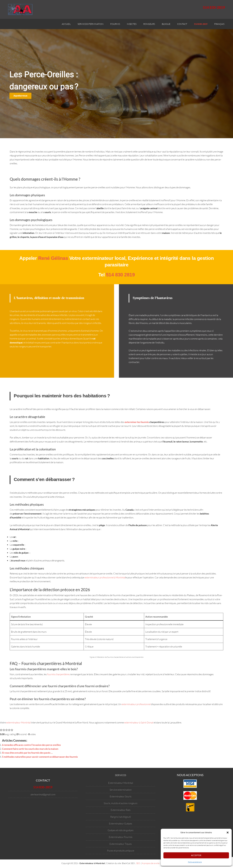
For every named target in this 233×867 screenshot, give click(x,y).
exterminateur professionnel (136, 704)
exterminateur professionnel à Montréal (105, 577)
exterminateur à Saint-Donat (138, 722)
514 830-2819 (214, 7)
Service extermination (121, 789)
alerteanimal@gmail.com (42, 794)
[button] (227, 832)
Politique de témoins (195, 862)
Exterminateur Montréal (120, 782)
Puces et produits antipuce (120, 850)
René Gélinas (53, 258)
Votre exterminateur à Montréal (21, 9)
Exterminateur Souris (120, 796)
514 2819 (120, 274)
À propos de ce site (150, 863)
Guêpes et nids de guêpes (120, 830)
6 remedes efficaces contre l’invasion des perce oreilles (31, 744)
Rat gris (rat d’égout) (120, 816)
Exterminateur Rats (121, 809)
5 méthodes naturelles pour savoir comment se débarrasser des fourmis (40, 756)
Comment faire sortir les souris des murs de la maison (30, 748)
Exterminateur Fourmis (120, 836)
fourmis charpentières (58, 674)
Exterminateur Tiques (120, 843)
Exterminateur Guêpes (120, 823)
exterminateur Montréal (18, 722)
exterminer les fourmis (137, 422)
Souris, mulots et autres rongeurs (120, 803)
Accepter (196, 855)
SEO (138, 863)
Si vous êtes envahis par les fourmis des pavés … (27, 752)
